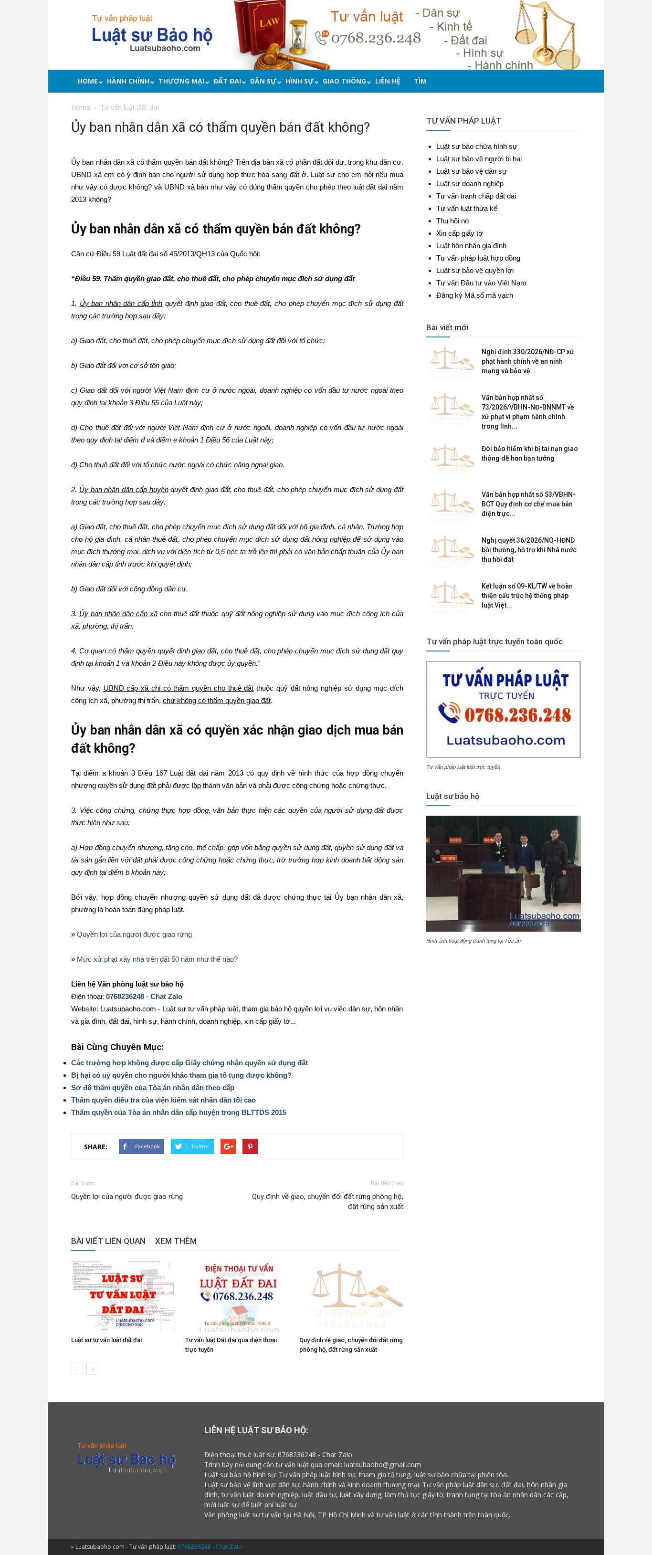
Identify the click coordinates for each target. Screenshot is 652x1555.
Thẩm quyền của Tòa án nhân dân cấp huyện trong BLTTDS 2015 (178, 1112)
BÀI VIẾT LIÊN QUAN (108, 1241)
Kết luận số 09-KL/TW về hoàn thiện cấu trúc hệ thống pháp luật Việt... (527, 595)
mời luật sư (221, 1504)
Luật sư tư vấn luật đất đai (106, 1340)
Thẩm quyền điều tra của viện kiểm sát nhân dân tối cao (163, 1100)
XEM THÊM (176, 1241)
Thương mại (181, 80)
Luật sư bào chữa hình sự (476, 146)
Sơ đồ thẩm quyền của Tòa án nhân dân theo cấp (152, 1087)
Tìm (420, 80)
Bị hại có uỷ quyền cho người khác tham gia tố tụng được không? (181, 1075)
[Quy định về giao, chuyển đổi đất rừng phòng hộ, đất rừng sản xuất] (351, 1296)
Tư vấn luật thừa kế (466, 208)
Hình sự (299, 80)
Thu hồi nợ (453, 221)
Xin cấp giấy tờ (459, 233)
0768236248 (125, 996)
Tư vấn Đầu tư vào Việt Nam (481, 283)
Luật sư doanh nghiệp (470, 183)
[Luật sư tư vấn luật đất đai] (123, 1296)
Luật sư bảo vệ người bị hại (479, 159)
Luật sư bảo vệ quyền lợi (475, 270)
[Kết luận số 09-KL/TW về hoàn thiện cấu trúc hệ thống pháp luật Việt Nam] (450, 598)
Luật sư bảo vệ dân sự (471, 171)
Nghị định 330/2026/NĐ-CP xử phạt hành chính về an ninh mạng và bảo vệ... (528, 361)
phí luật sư (280, 1504)
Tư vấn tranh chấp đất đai (476, 196)
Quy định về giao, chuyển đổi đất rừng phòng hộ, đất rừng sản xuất (327, 1201)
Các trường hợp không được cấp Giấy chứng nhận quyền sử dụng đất (189, 1063)
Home (88, 80)
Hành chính (128, 80)
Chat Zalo (166, 996)
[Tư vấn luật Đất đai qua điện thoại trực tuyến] (237, 1296)
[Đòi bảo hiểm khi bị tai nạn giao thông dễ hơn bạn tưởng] (450, 460)
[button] (578, 82)
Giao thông (344, 80)
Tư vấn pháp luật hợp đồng (478, 258)
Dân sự (263, 80)
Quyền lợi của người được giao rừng (134, 934)
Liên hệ (387, 80)
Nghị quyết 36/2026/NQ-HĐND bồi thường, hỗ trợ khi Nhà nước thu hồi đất (529, 549)
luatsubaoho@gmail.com (382, 1464)
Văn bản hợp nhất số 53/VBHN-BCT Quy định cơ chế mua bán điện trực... (529, 504)
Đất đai (227, 80)
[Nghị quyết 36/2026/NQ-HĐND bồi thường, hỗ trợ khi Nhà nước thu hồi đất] (450, 552)
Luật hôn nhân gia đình (471, 246)
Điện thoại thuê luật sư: (240, 1454)
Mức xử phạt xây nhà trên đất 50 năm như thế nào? (157, 959)
